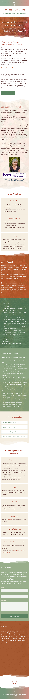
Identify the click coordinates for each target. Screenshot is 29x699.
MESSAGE (3, 600)
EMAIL (3, 594)
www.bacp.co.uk (13, 549)
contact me (9, 519)
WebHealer (23, 694)
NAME (3, 587)
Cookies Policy (14, 695)
